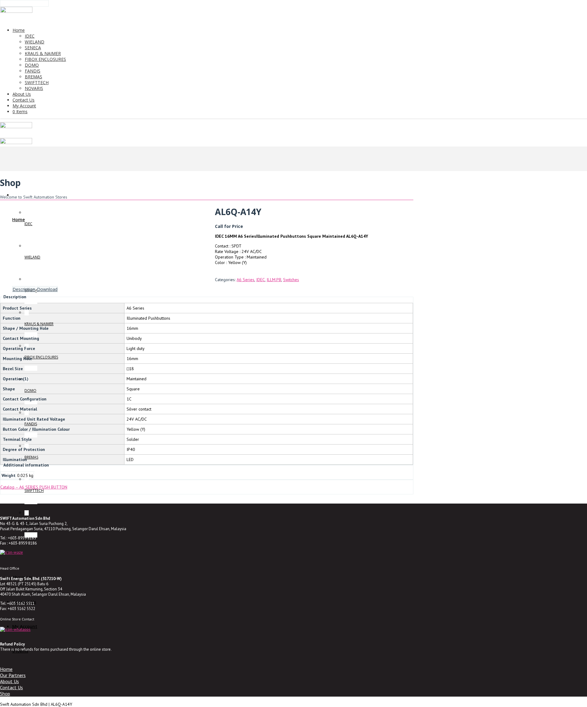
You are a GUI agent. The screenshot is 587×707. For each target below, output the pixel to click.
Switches (291, 279)
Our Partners (13, 675)
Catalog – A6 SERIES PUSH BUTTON (33, 487)
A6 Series (245, 279)
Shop (5, 693)
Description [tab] (24, 289)
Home (6, 669)
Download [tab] (47, 289)
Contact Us (11, 687)
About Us (9, 681)
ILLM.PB (274, 279)
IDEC (260, 279)
